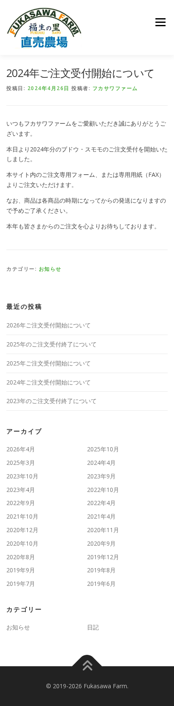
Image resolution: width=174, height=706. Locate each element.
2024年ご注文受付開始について (48, 382)
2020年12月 (22, 530)
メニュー (160, 22)
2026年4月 (20, 449)
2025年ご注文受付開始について (48, 363)
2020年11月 (103, 530)
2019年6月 (101, 584)
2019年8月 (101, 570)
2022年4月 (101, 503)
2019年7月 (20, 584)
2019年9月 (20, 570)
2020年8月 (20, 557)
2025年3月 (20, 463)
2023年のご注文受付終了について (51, 401)
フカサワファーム (115, 88)
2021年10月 (22, 516)
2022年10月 (103, 490)
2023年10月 (22, 476)
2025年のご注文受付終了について (51, 344)
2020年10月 (22, 543)
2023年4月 (20, 490)
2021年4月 (101, 516)
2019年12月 (103, 557)
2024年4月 (101, 463)
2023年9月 (101, 476)
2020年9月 (101, 543)
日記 (93, 627)
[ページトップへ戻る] (87, 666)
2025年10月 (103, 449)
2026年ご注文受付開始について (48, 325)
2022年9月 (20, 503)
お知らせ (50, 268)
